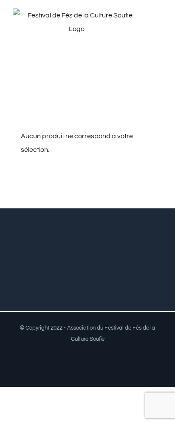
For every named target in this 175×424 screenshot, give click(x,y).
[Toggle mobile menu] (158, 27)
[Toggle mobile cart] (158, 35)
